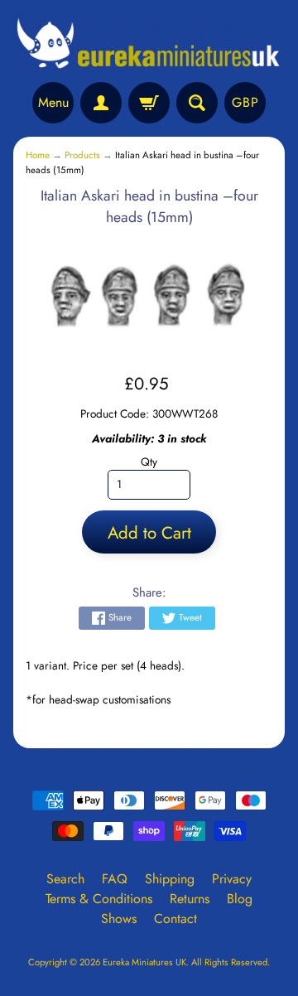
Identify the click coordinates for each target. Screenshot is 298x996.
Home (38, 155)
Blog (239, 898)
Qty (149, 461)
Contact (175, 918)
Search (65, 878)
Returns (189, 898)
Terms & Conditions (99, 898)
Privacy (232, 878)
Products (82, 155)
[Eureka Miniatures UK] (149, 43)
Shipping (170, 878)
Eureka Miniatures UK (144, 962)
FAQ (114, 878)
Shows (119, 918)
